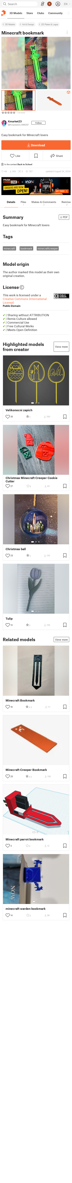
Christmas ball (16, 549)
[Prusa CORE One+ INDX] (36, 186)
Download (38, 145)
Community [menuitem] (55, 13)
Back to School (24, 164)
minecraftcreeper (48, 248)
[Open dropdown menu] (67, 32)
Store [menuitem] (29, 13)
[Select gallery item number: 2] (36, 403)
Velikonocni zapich (19, 410)
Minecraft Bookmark (20, 700)
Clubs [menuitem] (40, 13)
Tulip (9, 618)
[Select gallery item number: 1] (32, 403)
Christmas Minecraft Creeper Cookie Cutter (31, 479)
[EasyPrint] (42, 4)
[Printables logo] (3, 13)
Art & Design (28, 24)
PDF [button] (65, 217)
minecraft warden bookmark (26, 908)
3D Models (10, 24)
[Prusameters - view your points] (49, 4)
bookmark (26, 248)
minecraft (9, 248)
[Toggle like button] (8, 417)
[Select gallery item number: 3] (38, 403)
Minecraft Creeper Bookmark (26, 769)
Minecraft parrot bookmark (25, 839)
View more (61, 346)
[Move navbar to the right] (68, 13)
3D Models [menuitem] (15, 13)
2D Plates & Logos (49, 24)
